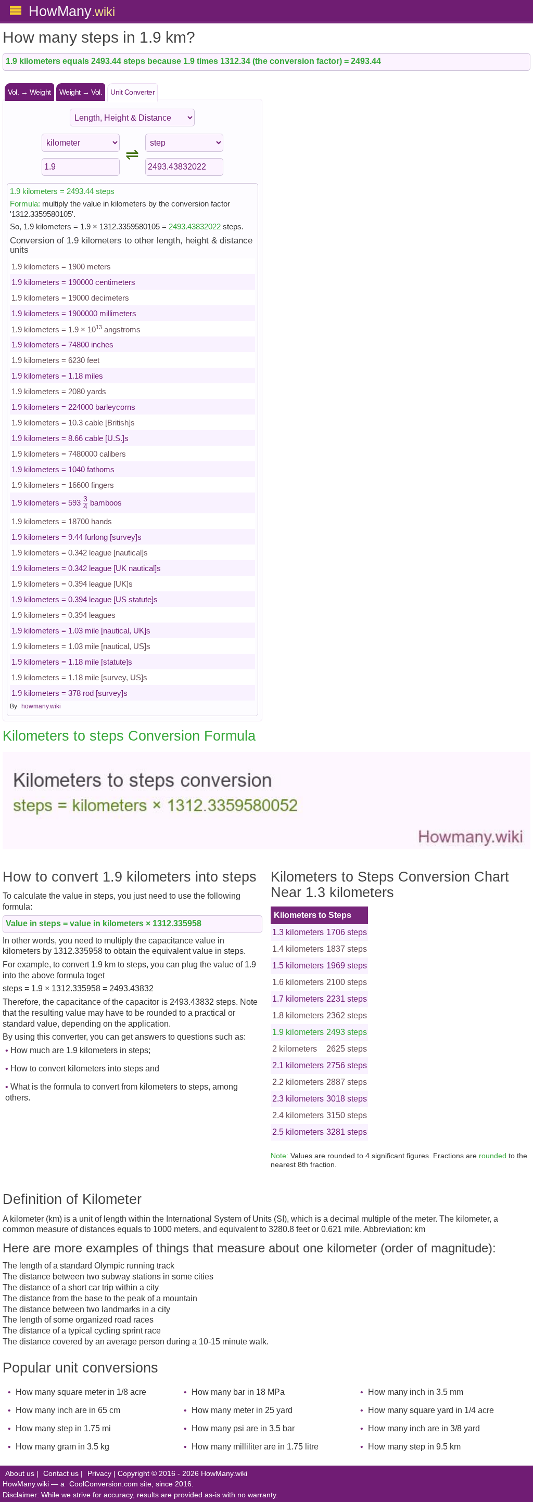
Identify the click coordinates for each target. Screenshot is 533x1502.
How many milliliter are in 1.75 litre (255, 1446)
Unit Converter (132, 92)
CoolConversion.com (103, 1484)
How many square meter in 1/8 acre (81, 1392)
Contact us (61, 1474)
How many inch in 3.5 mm (415, 1392)
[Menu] (16, 10)
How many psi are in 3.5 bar (243, 1428)
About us (19, 1474)
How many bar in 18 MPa (238, 1392)
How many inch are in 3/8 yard (424, 1428)
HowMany (72, 11)
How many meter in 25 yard (242, 1410)
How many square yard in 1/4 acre (431, 1410)
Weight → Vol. (81, 92)
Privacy (99, 1474)
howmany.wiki (41, 706)
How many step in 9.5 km (414, 1446)
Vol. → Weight (29, 92)
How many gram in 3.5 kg (62, 1446)
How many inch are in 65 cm (68, 1410)
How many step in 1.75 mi (63, 1428)
